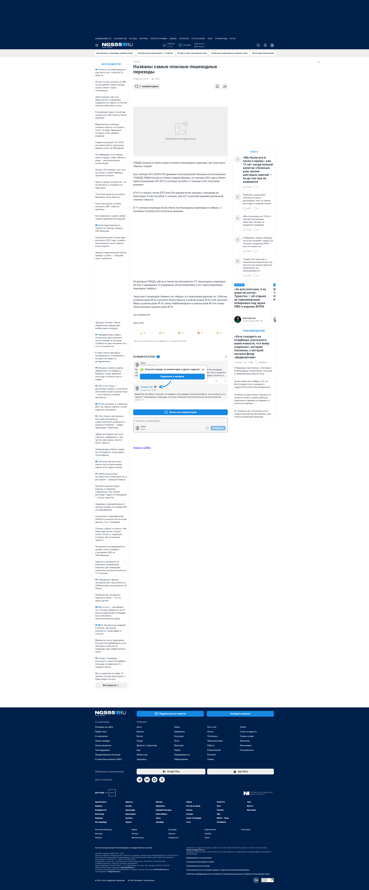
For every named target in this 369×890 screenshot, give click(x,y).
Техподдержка (102, 750)
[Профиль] (272, 45)
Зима (177, 727)
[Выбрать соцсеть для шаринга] (225, 86)
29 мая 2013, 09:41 (141, 79)
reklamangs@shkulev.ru (195, 850)
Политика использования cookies (200, 862)
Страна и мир (247, 736)
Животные (142, 754)
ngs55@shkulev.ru (128, 868)
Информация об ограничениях (199, 858)
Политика (212, 736)
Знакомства (120, 39)
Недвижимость (103, 39)
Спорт (243, 727)
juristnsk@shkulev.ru (161, 870)
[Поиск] (258, 45)
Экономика (246, 745)
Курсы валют (199, 39)
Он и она (211, 727)
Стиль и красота (248, 731)
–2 (224, 381)
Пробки (185, 45)
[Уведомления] (265, 45)
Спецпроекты (247, 750)
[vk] (147, 779)
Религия (211, 754)
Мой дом (178, 745)
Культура (178, 736)
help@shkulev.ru (114, 872)
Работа (210, 745)
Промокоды (221, 39)
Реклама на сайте (104, 727)
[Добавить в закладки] (217, 86)
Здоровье (142, 759)
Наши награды (102, 741)
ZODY (210, 39)
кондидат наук (147, 387)
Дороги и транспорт (147, 745)
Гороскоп (184, 39)
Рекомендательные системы (198, 866)
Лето (176, 741)
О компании (101, 736)
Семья (210, 759)
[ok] (162, 779)
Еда (138, 750)
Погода (133, 39)
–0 (224, 405)
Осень (210, 731)
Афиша (173, 39)
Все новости (111, 64)
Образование (181, 759)
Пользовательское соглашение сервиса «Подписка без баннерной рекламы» (218, 870)
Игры (232, 39)
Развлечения (214, 750)
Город (140, 741)
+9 (216, 405)
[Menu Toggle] (96, 45)
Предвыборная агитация (107, 754)
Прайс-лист (101, 731)
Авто (139, 727)
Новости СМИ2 (142, 447)
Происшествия (215, 741)
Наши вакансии (103, 745)
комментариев (149, 86)
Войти (143, 429)
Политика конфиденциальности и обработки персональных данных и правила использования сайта (228, 874)
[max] (154, 779)
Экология (245, 741)
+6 (216, 381)
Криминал (179, 731)
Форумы (143, 39)
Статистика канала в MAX (108, 759)
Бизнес (140, 731)
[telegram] (139, 779)
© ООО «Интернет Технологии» (141, 880)
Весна (140, 736)
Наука (177, 750)
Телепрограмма (158, 39)
